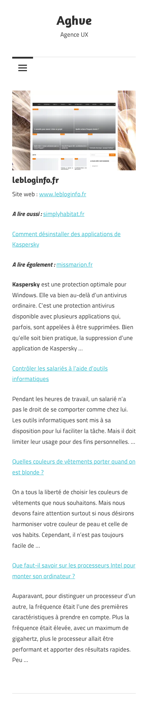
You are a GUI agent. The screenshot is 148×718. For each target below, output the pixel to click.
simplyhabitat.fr (63, 213)
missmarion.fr (74, 264)
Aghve (74, 20)
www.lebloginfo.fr (62, 194)
